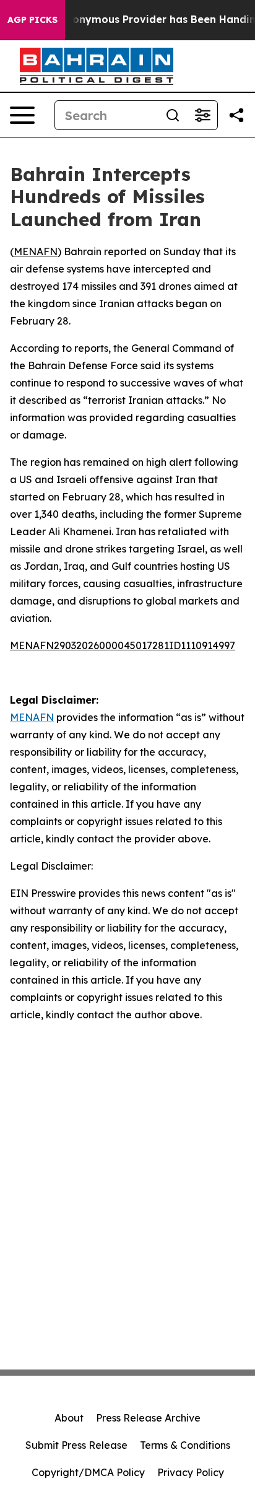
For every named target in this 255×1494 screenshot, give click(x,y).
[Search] (173, 115)
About (69, 1418)
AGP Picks (32, 19)
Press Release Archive (148, 1418)
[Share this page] (236, 115)
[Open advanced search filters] (202, 115)
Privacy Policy (190, 1472)
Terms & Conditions (185, 1445)
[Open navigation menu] (22, 115)
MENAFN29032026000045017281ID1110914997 (122, 645)
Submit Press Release (76, 1445)
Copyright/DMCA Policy (88, 1472)
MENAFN (36, 251)
